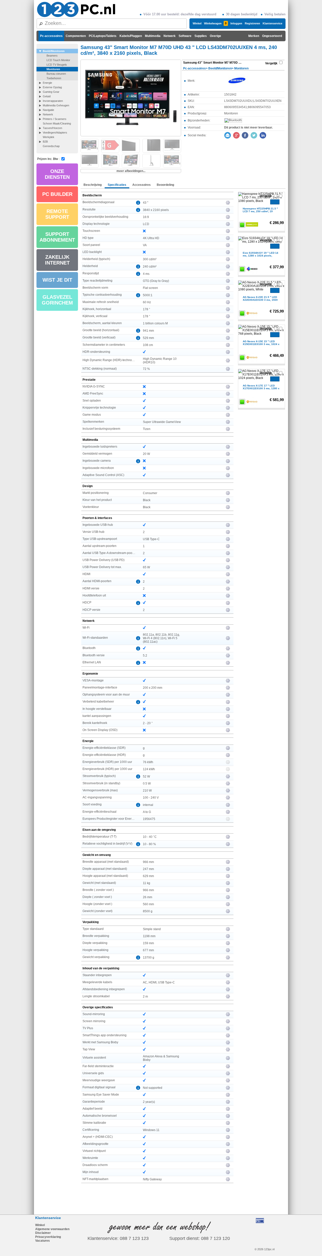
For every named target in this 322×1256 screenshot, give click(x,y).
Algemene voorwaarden (52, 1229)
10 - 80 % (149, 844)
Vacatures (42, 1240)
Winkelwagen (215, 23)
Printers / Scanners (54, 118)
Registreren (252, 23)
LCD (146, 224)
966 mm (148, 862)
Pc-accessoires (51, 35)
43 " (145, 202)
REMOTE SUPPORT (57, 214)
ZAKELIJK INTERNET (57, 260)
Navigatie (48, 109)
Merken (253, 35)
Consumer (150, 493)
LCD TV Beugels (57, 64)
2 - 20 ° (148, 723)
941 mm (148, 330)
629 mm (148, 876)
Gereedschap (51, 146)
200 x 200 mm (152, 687)
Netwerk (170, 35)
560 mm (148, 904)
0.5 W (147, 783)
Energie (47, 82)
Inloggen (236, 23)
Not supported (152, 1088)
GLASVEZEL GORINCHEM (57, 300)
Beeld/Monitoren (54, 51)
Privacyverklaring (48, 1237)
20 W (146, 454)
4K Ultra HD (151, 238)
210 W (147, 790)
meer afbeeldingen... (130, 171)
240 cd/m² (149, 266)
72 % (146, 369)
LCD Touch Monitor (58, 60)
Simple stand (152, 929)
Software (185, 35)
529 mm (148, 338)
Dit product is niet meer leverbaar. (248, 127)
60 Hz (147, 302)
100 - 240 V (151, 797)
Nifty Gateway (152, 1179)
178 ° (146, 309)
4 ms (146, 274)
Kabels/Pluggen (130, 35)
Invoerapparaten (53, 100)
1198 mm (149, 936)
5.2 (145, 655)
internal (148, 805)
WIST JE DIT (57, 280)
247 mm (148, 869)
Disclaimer (43, 1233)
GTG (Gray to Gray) (156, 281)
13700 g (148, 957)
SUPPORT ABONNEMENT (57, 237)
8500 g (147, 911)
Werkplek (48, 137)
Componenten (76, 35)
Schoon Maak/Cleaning (57, 123)
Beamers (52, 55)
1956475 (149, 819)
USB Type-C (151, 539)
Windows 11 (151, 1130)
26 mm (147, 897)
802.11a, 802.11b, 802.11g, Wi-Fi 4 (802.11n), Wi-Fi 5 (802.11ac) (161, 638)
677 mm (148, 950)
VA (145, 245)
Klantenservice (272, 23)
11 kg (146, 883)
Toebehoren (54, 78)
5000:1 (147, 295)
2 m (145, 996)
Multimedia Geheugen (56, 105)
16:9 (146, 217)
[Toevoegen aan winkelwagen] (274, 201)
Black (146, 500)
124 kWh (149, 769)
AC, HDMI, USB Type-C (159, 982)
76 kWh (148, 762)
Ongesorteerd (272, 35)
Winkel (197, 23)
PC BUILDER (57, 194)
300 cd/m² (149, 259)
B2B (45, 141)
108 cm (148, 345)
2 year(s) (149, 1102)
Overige (215, 35)
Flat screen (150, 288)
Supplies (200, 35)
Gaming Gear (51, 91)
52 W (146, 776)
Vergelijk (271, 63)
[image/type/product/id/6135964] (131, 97)
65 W (146, 567)
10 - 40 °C (150, 837)
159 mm (148, 943)
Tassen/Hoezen (52, 127)
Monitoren (53, 69)
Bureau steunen (56, 73)
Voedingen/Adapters (55, 132)
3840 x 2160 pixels (156, 210)
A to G (147, 812)
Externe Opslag (52, 87)
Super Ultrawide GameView (162, 422)
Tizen (146, 429)
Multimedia (152, 35)
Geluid (47, 96)
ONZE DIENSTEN (57, 174)
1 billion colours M (155, 323)
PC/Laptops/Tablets (102, 35)
